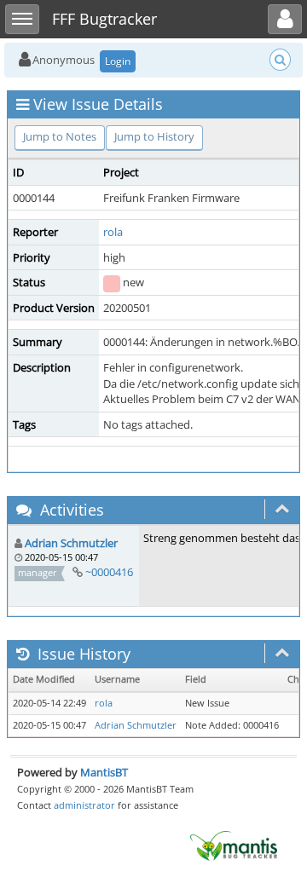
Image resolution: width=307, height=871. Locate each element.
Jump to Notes (59, 136)
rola (113, 231)
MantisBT (104, 772)
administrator (84, 805)
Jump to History (154, 136)
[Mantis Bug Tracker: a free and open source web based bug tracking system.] (233, 844)
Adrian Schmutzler (71, 543)
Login (117, 61)
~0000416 (109, 572)
